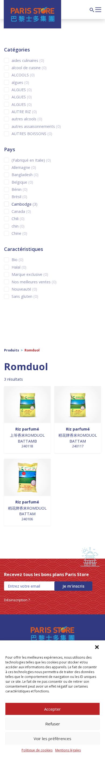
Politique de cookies (37, 750)
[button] (97, 647)
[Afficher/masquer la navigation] (98, 9)
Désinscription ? (17, 600)
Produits (11, 350)
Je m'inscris (73, 586)
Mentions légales (68, 750)
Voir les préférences (52, 738)
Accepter (52, 709)
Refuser (52, 723)
